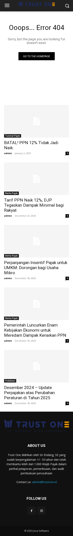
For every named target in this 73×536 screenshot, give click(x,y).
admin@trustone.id (44, 482)
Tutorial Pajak (12, 135)
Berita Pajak (11, 193)
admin (8, 153)
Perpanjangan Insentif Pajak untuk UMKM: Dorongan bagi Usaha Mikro (35, 267)
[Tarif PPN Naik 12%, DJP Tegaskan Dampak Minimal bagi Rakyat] (36, 178)
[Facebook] (31, 511)
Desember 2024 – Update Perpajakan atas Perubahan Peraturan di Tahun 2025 (29, 392)
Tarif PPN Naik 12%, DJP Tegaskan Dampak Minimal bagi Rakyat (34, 205)
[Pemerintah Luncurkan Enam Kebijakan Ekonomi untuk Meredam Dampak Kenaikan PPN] (36, 303)
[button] (67, 5)
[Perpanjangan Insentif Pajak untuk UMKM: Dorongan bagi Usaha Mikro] (36, 241)
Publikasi (10, 380)
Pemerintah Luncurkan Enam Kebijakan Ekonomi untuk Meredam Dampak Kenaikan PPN (35, 330)
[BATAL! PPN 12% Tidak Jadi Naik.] (36, 121)
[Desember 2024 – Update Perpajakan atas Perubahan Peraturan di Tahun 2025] (36, 366)
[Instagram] (41, 511)
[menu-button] (6, 5)
